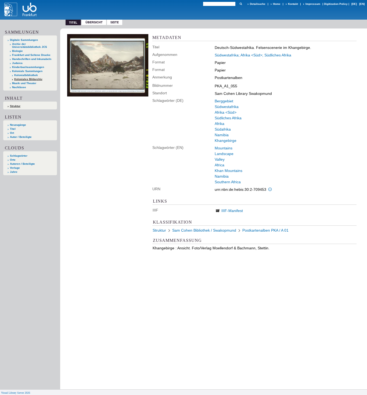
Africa (219, 165)
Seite (114, 22)
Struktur (15, 106)
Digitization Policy (336, 3)
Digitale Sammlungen (24, 39)
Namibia (222, 135)
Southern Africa (228, 182)
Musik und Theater (24, 83)
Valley (220, 159)
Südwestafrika (227, 107)
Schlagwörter (18, 155)
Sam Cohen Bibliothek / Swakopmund (204, 230)
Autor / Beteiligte (21, 136)
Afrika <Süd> (225, 112)
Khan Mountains (228, 170)
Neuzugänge (18, 124)
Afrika (219, 123)
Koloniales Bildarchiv (28, 79)
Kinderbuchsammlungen (28, 67)
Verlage (15, 167)
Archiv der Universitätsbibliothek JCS (29, 45)
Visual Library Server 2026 (15, 392)
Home (276, 3)
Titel (13, 128)
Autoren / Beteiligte (22, 163)
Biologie (17, 50)
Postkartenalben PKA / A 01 (265, 230)
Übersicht (94, 22)
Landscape (224, 154)
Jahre (13, 171)
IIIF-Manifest (232, 211)
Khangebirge (225, 140)
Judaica (17, 63)
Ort (12, 132)
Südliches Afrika (228, 118)
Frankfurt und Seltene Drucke (31, 54)
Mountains (223, 148)
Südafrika (223, 129)
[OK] (240, 4)
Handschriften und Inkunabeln (31, 59)
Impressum (312, 3)
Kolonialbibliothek (26, 75)
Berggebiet (224, 101)
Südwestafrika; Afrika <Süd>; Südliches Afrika (253, 55)
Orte (13, 159)
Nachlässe (19, 87)
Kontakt (293, 3)
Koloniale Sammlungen (27, 71)
